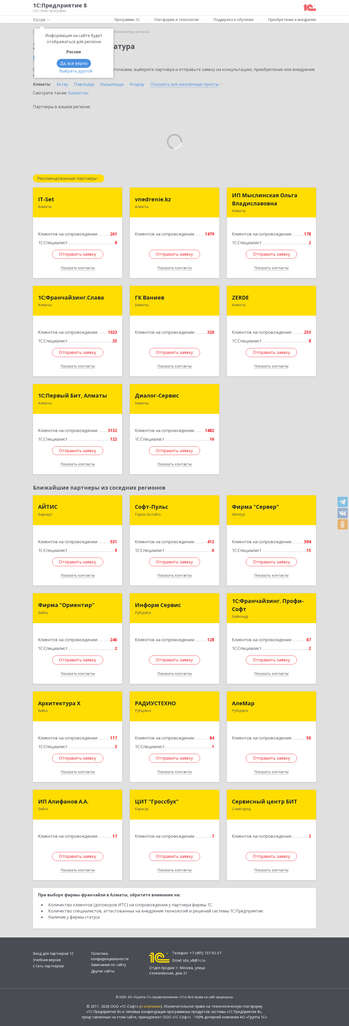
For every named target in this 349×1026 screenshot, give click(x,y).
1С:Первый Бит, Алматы (72, 395)
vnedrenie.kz (153, 199)
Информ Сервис (158, 605)
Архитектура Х (59, 703)
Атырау (137, 84)
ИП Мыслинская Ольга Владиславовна (264, 199)
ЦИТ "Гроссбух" (157, 801)
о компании (151, 1006)
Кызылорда (111, 84)
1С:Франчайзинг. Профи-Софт (268, 605)
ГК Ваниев (149, 297)
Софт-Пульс (151, 506)
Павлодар (84, 84)
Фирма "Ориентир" (66, 605)
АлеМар (243, 703)
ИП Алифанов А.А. (63, 801)
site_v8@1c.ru (194, 960)
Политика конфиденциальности (110, 956)
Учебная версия (47, 959)
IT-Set (46, 199)
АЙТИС (47, 506)
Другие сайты (102, 971)
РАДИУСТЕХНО (155, 703)
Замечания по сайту (108, 964)
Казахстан (78, 93)
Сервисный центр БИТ (264, 801)
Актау (62, 84)
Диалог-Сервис (157, 395)
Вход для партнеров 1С (53, 953)
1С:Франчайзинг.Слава (71, 297)
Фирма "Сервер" (255, 506)
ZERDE (240, 297)
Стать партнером (48, 965)
